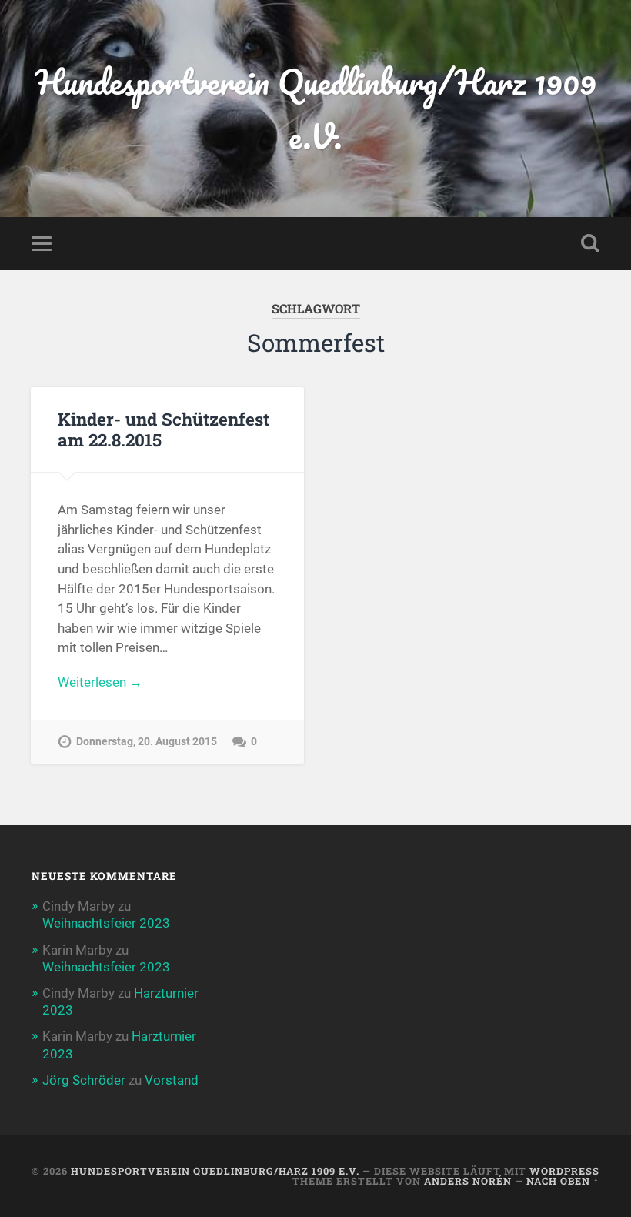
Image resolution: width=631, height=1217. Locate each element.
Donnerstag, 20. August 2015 (146, 741)
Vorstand (172, 1080)
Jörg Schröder (83, 1080)
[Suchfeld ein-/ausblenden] (590, 243)
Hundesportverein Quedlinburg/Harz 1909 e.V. (315, 108)
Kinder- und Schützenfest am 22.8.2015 (163, 429)
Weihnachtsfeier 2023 (106, 923)
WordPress (564, 1171)
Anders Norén (468, 1181)
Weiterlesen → (100, 682)
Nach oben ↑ (562, 1181)
